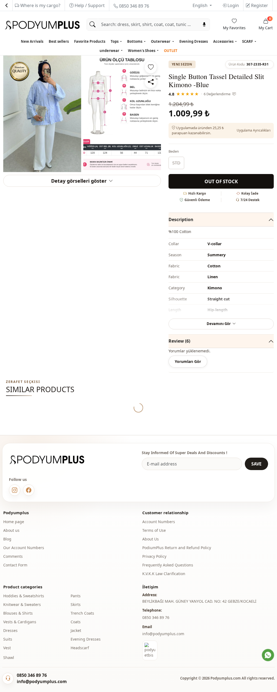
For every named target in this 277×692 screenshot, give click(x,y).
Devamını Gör (219, 323)
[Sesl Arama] (204, 24)
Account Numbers (158, 521)
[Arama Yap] (92, 24)
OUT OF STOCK (221, 181)
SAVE (256, 464)
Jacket (76, 630)
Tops (115, 41)
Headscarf (80, 647)
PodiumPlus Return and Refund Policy (176, 547)
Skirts (76, 604)
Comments (13, 556)
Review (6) (179, 341)
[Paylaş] (151, 82)
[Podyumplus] (52, 460)
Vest (7, 647)
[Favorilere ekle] (151, 67)
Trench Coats (82, 613)
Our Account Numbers (23, 547)
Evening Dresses (193, 41)
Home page (13, 521)
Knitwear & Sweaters (22, 604)
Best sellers (59, 41)
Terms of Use (154, 530)
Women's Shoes (142, 50)
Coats (76, 621)
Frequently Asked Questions (167, 565)
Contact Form (15, 565)
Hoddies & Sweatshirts (23, 595)
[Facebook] (28, 490)
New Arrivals (32, 41)
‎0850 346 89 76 (155, 617)
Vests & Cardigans (19, 621)
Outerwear (161, 41)
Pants (76, 595)
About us (11, 530)
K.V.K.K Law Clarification (163, 573)
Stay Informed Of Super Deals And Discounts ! (184, 452)
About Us (150, 539)
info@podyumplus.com (163, 633)
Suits (7, 639)
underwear (110, 50)
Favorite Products (89, 41)
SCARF (248, 41)
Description (181, 219)
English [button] (201, 5)
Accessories (223, 41)
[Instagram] (14, 490)
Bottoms (135, 41)
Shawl (8, 657)
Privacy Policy (154, 556)
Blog (7, 539)
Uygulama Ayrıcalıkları (254, 130)
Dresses (10, 630)
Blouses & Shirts (18, 613)
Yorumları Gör (188, 361)
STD (176, 163)
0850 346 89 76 (133, 6)
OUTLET (170, 50)
